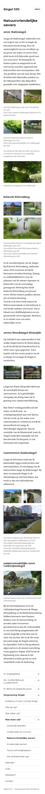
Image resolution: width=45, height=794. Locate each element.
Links (7, 769)
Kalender (9, 762)
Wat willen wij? (12, 713)
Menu (37, 9)
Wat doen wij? (13, 719)
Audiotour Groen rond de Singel (21, 701)
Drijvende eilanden (16, 726)
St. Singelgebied (12, 674)
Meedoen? (10, 775)
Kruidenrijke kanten (17, 744)
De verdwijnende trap (18, 756)
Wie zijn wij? (11, 707)
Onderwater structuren (19, 732)
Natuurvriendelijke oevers (21, 738)
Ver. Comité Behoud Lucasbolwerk (14, 681)
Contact (9, 781)
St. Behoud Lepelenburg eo (18, 689)
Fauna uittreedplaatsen (19, 750)
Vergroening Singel (14, 695)
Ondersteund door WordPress (26, 789)
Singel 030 (12, 9)
